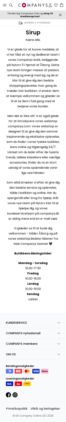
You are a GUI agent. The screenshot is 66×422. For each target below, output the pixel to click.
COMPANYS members (22, 344)
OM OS (11, 354)
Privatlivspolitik (16, 408)
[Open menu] (4, 5)
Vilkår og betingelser (45, 408)
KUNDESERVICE (16, 323)
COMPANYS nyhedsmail (23, 333)
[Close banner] (60, 15)
